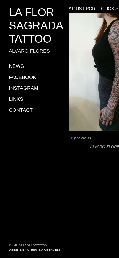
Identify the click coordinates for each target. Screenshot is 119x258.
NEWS (16, 66)
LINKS (16, 99)
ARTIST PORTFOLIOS (91, 8)
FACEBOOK (22, 77)
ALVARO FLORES (29, 51)
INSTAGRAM (23, 88)
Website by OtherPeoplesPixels (35, 249)
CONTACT (21, 110)
